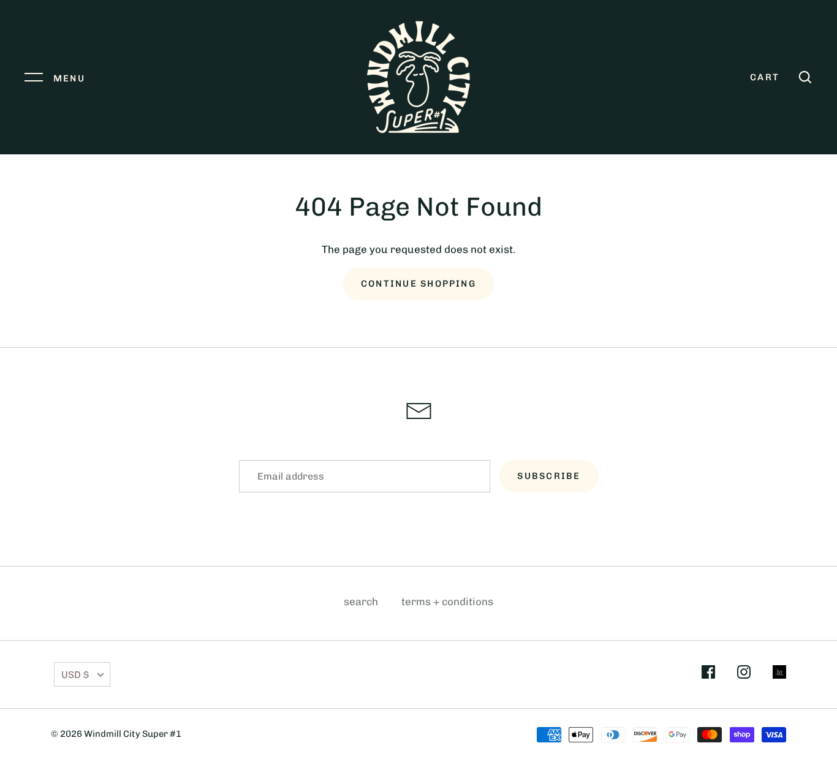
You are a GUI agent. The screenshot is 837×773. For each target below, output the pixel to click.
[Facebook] (708, 674)
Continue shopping (418, 283)
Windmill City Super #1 (132, 733)
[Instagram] (744, 674)
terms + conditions (447, 601)
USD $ (75, 675)
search (361, 601)
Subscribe (548, 475)
